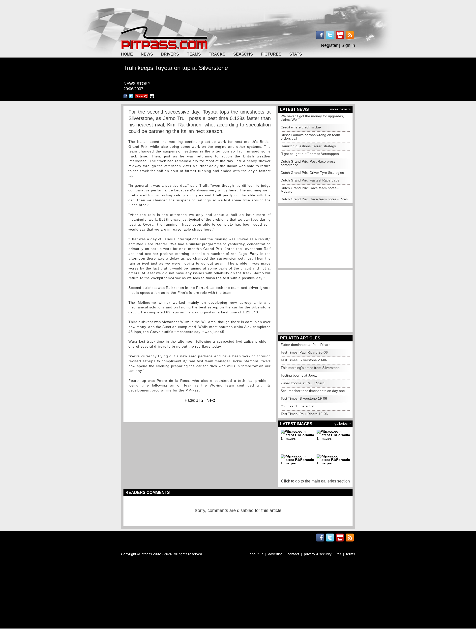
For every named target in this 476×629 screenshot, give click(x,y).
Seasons (243, 54)
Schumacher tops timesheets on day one (313, 391)
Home (127, 54)
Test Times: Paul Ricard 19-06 (304, 414)
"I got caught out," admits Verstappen (310, 154)
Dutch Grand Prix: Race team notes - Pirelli (314, 199)
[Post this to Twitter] (131, 96)
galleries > (342, 423)
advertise (275, 554)
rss (338, 554)
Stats (295, 54)
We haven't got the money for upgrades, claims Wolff (312, 117)
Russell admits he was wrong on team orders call (310, 136)
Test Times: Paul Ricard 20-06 (304, 352)
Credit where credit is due (301, 127)
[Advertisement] (238, 12)
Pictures (271, 54)
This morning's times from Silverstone (310, 368)
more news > (340, 109)
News (147, 54)
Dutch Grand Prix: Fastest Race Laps (310, 180)
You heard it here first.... (299, 406)
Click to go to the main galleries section (315, 481)
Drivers (170, 54)
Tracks (217, 54)
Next (211, 400)
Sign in (348, 45)
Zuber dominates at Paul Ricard (305, 345)
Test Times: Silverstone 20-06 (304, 360)
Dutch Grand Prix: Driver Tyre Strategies (312, 173)
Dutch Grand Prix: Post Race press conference (308, 163)
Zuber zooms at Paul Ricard (303, 383)
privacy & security (317, 554)
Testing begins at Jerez (299, 375)
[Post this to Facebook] (125, 96)
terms (350, 554)
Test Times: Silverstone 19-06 (304, 398)
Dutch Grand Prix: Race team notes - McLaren (310, 189)
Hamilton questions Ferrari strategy (308, 146)
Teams (194, 54)
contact (293, 554)
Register (329, 45)
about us (256, 554)
